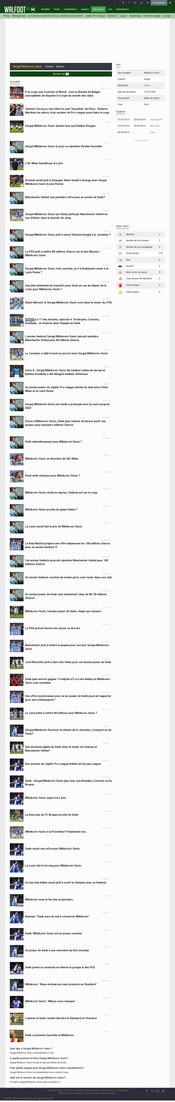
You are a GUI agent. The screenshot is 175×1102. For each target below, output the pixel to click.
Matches (60, 66)
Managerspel (19, 15)
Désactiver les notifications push (99, 1093)
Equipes (85, 9)
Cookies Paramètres (72, 1093)
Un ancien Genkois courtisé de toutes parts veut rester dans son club (68, 577)
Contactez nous (54, 1090)
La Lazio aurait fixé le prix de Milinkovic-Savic (53, 526)
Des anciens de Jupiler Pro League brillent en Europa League (63, 763)
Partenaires (122, 1090)
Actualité (45, 9)
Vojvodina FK (156, 119)
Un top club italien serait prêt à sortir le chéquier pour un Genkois (65, 882)
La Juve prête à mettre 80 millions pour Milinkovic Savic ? (61, 713)
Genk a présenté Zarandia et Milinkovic (49, 1035)
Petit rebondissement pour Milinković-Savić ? (53, 441)
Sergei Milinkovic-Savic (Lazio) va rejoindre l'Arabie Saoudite (63, 146)
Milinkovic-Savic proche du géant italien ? (51, 509)
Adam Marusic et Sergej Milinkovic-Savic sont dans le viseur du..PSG (68, 302)
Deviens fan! (60, 74)
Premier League (151, 15)
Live (110, 9)
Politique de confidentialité (86, 1090)
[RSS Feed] (148, 2)
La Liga (166, 15)
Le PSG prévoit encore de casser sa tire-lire (52, 628)
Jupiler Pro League (95, 15)
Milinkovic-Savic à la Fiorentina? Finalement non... (56, 831)
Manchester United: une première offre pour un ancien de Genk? (65, 197)
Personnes (98, 9)
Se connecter (159, 2)
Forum (57, 9)
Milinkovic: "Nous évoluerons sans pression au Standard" (61, 984)
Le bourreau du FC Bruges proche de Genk (51, 814)
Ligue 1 (123, 15)
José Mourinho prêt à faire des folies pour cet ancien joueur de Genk (68, 662)
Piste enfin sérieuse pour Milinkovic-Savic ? (52, 475)
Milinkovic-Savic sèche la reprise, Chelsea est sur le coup (61, 492)
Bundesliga (135, 15)
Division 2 (113, 15)
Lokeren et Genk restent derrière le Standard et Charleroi (61, 1018)
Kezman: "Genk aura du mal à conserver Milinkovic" (57, 916)
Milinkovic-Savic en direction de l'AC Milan (51, 458)
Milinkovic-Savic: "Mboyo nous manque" (50, 1001)
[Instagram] (135, 2)
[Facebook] (123, 2)
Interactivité (122, 9)
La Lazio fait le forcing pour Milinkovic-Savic (53, 865)
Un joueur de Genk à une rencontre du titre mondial (57, 950)
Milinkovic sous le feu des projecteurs (49, 899)
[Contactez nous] (141, 2)
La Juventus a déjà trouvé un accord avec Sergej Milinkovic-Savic (66, 353)
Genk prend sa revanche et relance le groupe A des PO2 (60, 967)
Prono (6, 15)
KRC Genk (154, 126)
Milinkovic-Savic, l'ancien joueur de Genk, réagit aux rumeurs (63, 611)
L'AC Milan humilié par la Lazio (44, 163)
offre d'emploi (108, 1090)
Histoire (68, 1090)
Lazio (152, 132)
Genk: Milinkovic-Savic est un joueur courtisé (53, 933)
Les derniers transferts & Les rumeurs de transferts (55, 15)
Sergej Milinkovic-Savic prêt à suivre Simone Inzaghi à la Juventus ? (68, 234)
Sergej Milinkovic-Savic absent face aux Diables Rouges (60, 125)
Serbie (147, 85)
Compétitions (70, 9)
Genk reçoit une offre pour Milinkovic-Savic (52, 848)
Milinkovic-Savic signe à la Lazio (45, 797)
